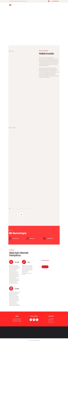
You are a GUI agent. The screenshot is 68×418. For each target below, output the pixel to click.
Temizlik (17, 364)
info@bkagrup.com (51, 397)
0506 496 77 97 (51, 395)
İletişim (45, 342)
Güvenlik (17, 337)
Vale (28, 337)
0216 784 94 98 (51, 394)
